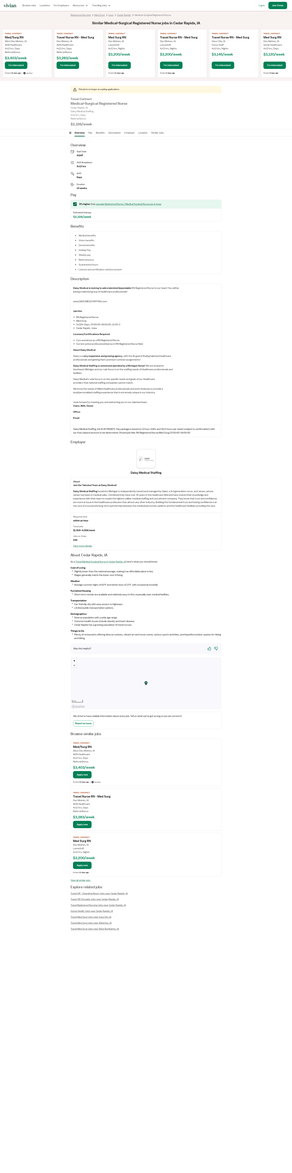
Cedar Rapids (124, 15)
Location (143, 132)
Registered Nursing (81, 15)
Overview (80, 132)
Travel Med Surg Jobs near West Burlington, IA (95, 928)
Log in (262, 5)
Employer (129, 132)
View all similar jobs (80, 880)
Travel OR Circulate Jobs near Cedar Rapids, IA (95, 899)
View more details (82, 545)
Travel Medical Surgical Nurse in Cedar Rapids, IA (100, 561)
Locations (45, 5)
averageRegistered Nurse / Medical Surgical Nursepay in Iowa (128, 204)
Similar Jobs (157, 132)
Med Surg (99, 15)
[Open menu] (70, 133)
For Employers (61, 5)
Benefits (100, 132)
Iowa (110, 15)
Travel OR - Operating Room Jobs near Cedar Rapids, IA (99, 893)
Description (114, 132)
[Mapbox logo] (78, 706)
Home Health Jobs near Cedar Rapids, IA (92, 911)
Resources (78, 5)
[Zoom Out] (74, 665)
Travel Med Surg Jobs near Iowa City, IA (91, 917)
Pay (90, 132)
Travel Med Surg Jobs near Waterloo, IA (91, 923)
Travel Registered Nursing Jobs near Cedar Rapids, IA (98, 905)
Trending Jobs (99, 5)
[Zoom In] (74, 661)
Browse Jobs (29, 5)
